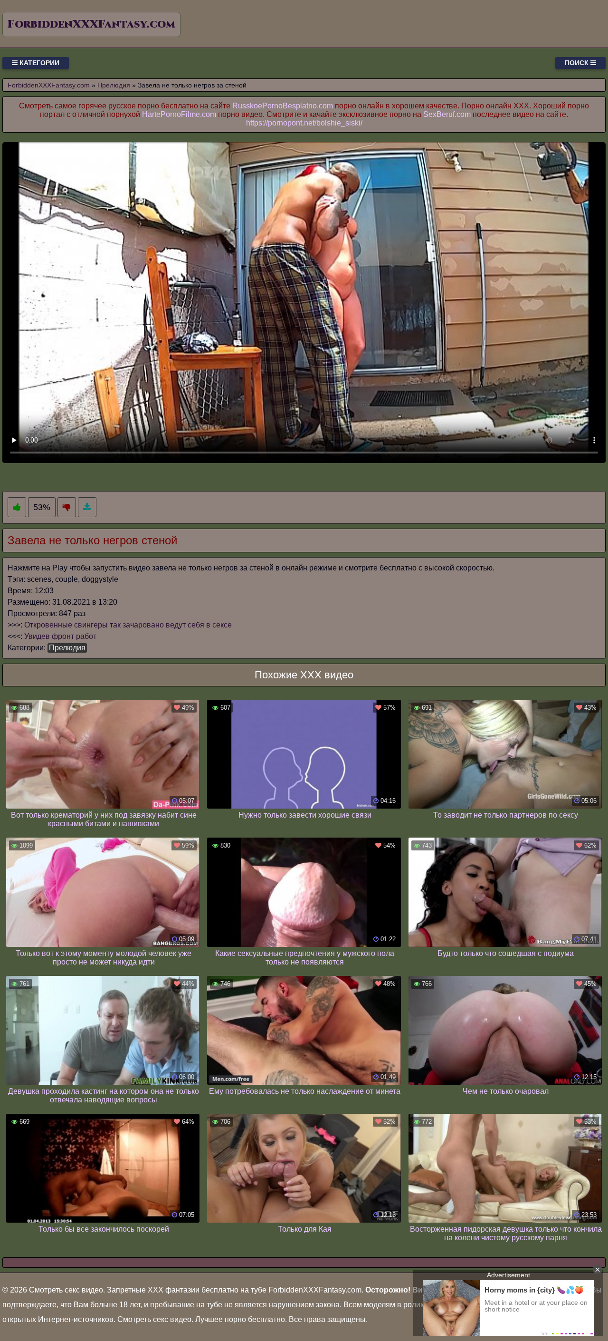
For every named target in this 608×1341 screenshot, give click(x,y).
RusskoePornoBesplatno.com (282, 106)
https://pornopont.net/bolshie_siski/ (304, 123)
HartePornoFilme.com (179, 114)
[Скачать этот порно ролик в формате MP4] (87, 507)
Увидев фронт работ (60, 636)
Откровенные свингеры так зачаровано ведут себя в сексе (128, 625)
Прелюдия (67, 648)
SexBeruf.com (447, 114)
